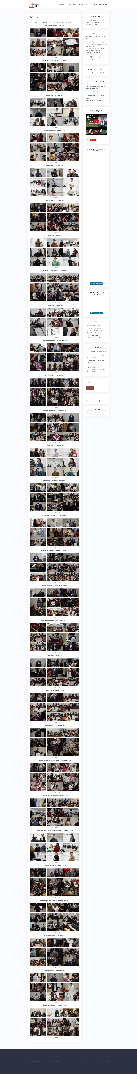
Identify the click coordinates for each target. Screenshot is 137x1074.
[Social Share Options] (87, 173)
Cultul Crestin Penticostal (94, 333)
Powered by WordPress (34, 1061)
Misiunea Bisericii (83, 4)
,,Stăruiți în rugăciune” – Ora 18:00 (96, 360)
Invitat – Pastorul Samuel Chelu (96, 369)
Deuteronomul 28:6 (91, 24)
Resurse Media (98, 4)
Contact (105, 4)
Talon (48, 1061)
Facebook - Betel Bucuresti (95, 328)
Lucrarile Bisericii (72, 4)
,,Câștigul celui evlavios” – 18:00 (96, 355)
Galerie (93, 1061)
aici (73, 22)
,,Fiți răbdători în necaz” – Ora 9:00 (96, 365)
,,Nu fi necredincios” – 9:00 (94, 351)
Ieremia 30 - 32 (100, 73)
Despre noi (62, 4)
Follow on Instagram (97, 283)
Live (91, 4)
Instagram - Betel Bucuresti (95, 330)
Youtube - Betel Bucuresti (94, 325)
